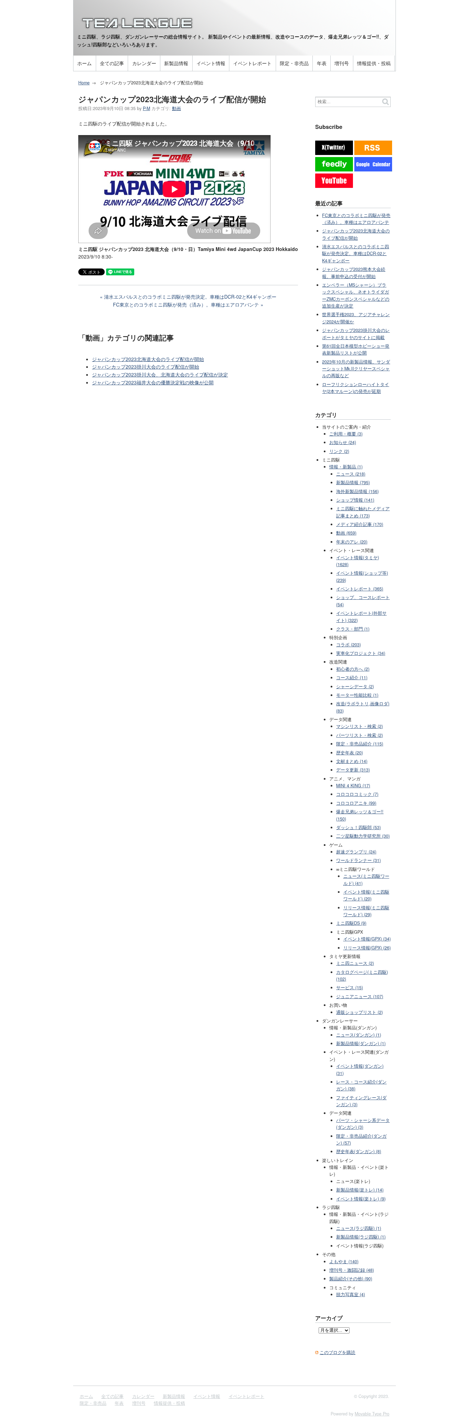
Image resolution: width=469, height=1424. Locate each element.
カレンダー (144, 63)
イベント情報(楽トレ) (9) (361, 1199)
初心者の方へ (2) (352, 669)
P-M (146, 108)
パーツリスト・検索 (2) (359, 735)
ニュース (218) (350, 474)
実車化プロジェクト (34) (360, 653)
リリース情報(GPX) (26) (367, 948)
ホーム (84, 63)
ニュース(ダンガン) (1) (358, 1035)
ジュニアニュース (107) (359, 996)
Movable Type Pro (372, 1414)
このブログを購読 (337, 1352)
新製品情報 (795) (353, 482)
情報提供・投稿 (374, 63)
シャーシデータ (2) (355, 686)
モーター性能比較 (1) (357, 695)
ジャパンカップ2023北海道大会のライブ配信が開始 (148, 359)
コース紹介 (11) (351, 677)
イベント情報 (210, 63)
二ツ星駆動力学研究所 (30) (363, 836)
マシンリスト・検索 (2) (359, 726)
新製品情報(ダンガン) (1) (361, 1043)
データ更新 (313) (353, 770)
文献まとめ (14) (351, 761)
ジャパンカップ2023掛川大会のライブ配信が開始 (145, 366)
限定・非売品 (294, 63)
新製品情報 (176, 63)
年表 (322, 63)
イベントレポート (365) (359, 589)
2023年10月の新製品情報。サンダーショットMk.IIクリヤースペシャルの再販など (356, 369)
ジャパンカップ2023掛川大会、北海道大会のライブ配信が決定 (160, 374)
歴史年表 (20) (349, 753)
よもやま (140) (343, 1261)
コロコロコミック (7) (357, 794)
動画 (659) (346, 533)
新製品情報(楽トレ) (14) (360, 1190)
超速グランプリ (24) (356, 852)
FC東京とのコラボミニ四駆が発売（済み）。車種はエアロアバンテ (186, 304)
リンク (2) (339, 451)
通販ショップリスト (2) (359, 1012)
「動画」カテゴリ (107, 337)
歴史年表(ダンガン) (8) (358, 1151)
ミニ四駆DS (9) (351, 923)
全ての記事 (112, 63)
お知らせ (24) (342, 442)
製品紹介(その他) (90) (350, 1279)
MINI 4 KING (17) (353, 785)
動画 (176, 108)
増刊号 (341, 63)
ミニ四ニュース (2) (355, 963)
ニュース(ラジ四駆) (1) (358, 1228)
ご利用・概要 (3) (346, 434)
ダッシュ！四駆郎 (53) (358, 827)
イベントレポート (252, 63)
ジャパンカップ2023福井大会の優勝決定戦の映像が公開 (153, 382)
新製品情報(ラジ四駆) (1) (361, 1237)
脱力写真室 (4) (350, 1294)
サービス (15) (349, 987)
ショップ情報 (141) (355, 500)
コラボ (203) (348, 645)
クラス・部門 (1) (352, 629)
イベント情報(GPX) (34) (367, 939)
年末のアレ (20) (351, 542)
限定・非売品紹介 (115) (359, 744)
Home (84, 83)
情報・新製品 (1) (346, 467)
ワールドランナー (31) (358, 860)
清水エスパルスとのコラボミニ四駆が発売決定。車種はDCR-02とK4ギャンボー (190, 296)
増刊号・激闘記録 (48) (351, 1270)
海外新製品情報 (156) (357, 491)
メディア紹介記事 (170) (359, 524)
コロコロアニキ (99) (356, 803)
